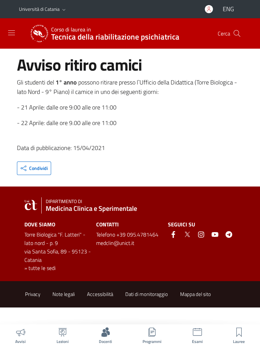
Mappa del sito (195, 294)
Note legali (63, 294)
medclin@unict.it (115, 243)
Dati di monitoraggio (146, 294)
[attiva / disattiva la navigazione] (11, 33)
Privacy (32, 294)
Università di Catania (39, 9)
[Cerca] (237, 33)
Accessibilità (100, 294)
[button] (64, 9)
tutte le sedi (42, 268)
